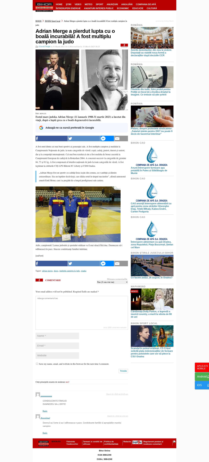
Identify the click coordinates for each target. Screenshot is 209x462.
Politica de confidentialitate (111, 443)
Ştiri (68, 4)
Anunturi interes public (99, 8)
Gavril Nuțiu (44, 46)
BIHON (38, 21)
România (137, 25)
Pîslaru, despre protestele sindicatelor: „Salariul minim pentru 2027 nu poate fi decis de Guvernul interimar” (151, 131)
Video (78, 4)
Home (59, 4)
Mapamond (138, 286)
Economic (123, 8)
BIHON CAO (138, 143)
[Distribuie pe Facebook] (52, 138)
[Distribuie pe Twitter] (84, 138)
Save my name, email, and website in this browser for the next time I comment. (74, 363)
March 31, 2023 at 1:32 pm (117, 416)
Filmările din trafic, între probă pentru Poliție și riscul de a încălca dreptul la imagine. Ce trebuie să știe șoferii (150, 92)
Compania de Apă (146, 4)
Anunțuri (112, 4)
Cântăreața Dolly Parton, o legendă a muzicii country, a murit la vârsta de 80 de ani (151, 314)
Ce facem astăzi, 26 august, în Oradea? (151, 277)
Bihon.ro (56, 442)
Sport (99, 4)
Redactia (127, 442)
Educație (137, 8)
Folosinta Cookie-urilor (72, 443)
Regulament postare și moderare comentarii (153, 443)
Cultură (152, 8)
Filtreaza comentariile (117, 279)
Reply (45, 411)
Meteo (88, 4)
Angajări (127, 4)
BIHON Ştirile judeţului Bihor (152, 253)
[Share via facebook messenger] (107, 138)
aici (67, 381)
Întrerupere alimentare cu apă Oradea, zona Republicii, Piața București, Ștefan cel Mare (152, 244)
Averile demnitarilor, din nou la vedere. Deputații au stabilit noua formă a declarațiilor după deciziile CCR (151, 53)
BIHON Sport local (52, 21)
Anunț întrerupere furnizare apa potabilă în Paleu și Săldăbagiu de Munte (149, 170)
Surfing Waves (168, 21)
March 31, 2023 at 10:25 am (117, 394)
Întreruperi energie (68, 8)
